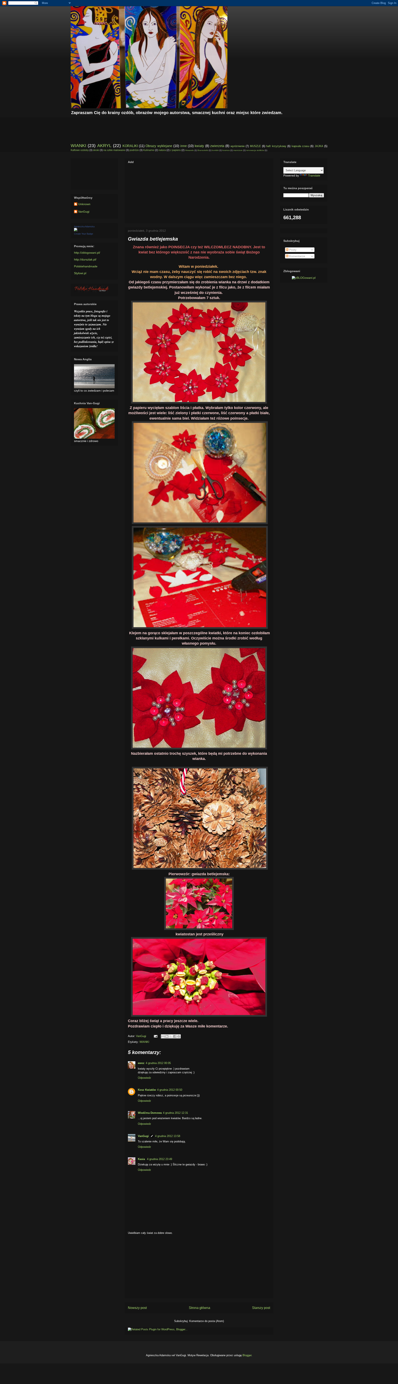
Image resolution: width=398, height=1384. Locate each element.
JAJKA (319, 146)
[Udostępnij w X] (171, 1036)
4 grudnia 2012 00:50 (169, 1089)
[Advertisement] (146, 126)
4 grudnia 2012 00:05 (158, 1063)
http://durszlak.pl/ (85, 259)
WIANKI (78, 145)
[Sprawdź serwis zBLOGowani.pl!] (303, 277)
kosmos (226, 150)
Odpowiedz (144, 1077)
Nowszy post (137, 1308)
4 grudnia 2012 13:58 (167, 1136)
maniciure (238, 150)
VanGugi (143, 1136)
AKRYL (104, 145)
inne (183, 146)
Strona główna (199, 1308)
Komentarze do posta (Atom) (206, 1321)
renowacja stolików (255, 150)
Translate (314, 175)
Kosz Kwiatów (147, 1089)
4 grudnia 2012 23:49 (159, 1159)
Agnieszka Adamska (84, 226)
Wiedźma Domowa (150, 1112)
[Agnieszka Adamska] (75, 230)
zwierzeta (217, 146)
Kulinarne (148, 150)
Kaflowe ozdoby (80, 150)
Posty (292, 249)
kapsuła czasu (300, 146)
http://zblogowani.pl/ (87, 252)
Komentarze (296, 256)
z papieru (175, 150)
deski (96, 150)
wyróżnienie (238, 146)
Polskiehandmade (85, 266)
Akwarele (189, 150)
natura (162, 150)
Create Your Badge (83, 233)
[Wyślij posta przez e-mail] (155, 1036)
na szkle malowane (114, 150)
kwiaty (199, 146)
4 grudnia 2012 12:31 (175, 1112)
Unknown (84, 204)
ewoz (141, 1063)
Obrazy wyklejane (159, 146)
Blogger (247, 1355)
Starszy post (261, 1308)
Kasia (142, 1159)
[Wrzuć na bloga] (167, 1036)
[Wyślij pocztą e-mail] (163, 1036)
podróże (134, 150)
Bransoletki (203, 150)
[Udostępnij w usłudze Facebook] (175, 1036)
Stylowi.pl (80, 273)
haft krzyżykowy (276, 146)
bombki (215, 150)
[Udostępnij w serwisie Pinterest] (179, 1036)
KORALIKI (130, 146)
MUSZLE (255, 146)
